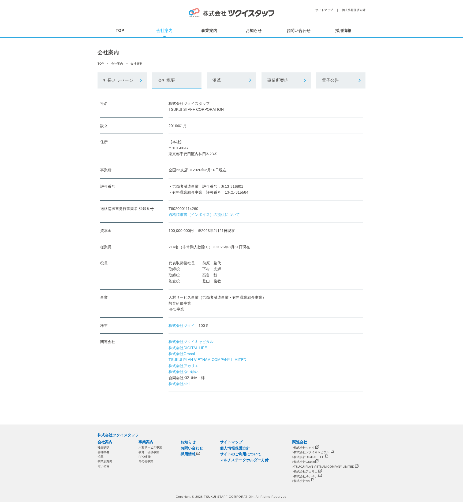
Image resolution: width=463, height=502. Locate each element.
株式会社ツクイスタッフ (118, 435)
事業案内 (209, 30)
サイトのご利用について (240, 454)
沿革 (216, 80)
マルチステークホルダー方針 (244, 460)
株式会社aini (179, 384)
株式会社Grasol (182, 354)
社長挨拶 (103, 447)
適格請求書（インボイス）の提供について (204, 214)
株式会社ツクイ (182, 325)
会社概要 (166, 80)
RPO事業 (145, 456)
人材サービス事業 (150, 447)
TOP (120, 30)
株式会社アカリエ (184, 366)
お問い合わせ (298, 30)
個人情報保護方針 (353, 10)
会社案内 (164, 30)
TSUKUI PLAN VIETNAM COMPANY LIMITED (207, 359)
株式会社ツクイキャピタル (191, 341)
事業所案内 (278, 80)
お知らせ (254, 30)
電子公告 (330, 80)
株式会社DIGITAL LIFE (188, 348)
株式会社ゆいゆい (184, 372)
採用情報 (343, 30)
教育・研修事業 (149, 451)
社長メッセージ (118, 80)
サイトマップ (324, 10)
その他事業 (146, 461)
